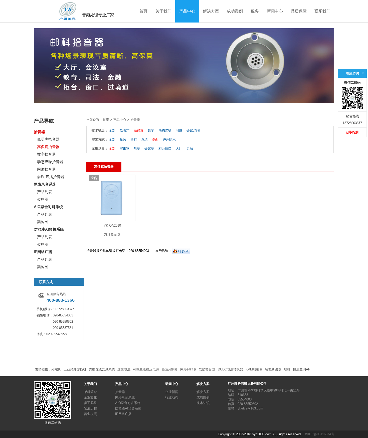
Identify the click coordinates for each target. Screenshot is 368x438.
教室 (137, 148)
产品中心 (187, 11)
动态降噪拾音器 (50, 162)
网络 (179, 130)
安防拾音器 (207, 369)
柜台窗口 (164, 148)
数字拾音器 (46, 154)
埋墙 (144, 139)
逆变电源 (123, 369)
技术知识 (203, 403)
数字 (151, 130)
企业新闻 (171, 392)
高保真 (138, 130)
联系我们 (322, 11)
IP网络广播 (43, 252)
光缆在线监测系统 (102, 369)
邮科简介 (90, 392)
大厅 (179, 148)
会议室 (149, 148)
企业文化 (90, 397)
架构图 (42, 199)
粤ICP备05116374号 (319, 434)
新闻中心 (275, 11)
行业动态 (171, 397)
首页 (143, 11)
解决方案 (211, 11)
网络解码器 (188, 369)
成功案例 (235, 11)
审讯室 (124, 148)
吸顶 (123, 139)
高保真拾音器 (48, 147)
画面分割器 (169, 369)
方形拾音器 (112, 234)
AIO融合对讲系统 (48, 207)
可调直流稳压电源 (146, 369)
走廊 (190, 148)
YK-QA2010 (112, 225)
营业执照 (90, 414)
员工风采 (90, 403)
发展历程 (90, 408)
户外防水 (169, 139)
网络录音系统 (45, 184)
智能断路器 (273, 369)
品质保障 (299, 11)
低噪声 (124, 130)
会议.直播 (194, 130)
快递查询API (302, 369)
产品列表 (44, 192)
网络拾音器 (46, 169)
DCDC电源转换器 (230, 369)
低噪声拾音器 (48, 139)
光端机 (56, 369)
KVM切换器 (254, 369)
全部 (112, 130)
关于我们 (163, 11)
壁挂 (133, 139)
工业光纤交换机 (75, 369)
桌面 (155, 139)
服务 (255, 11)
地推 (287, 369)
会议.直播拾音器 (50, 177)
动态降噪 (164, 130)
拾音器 (39, 132)
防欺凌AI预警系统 (49, 229)
